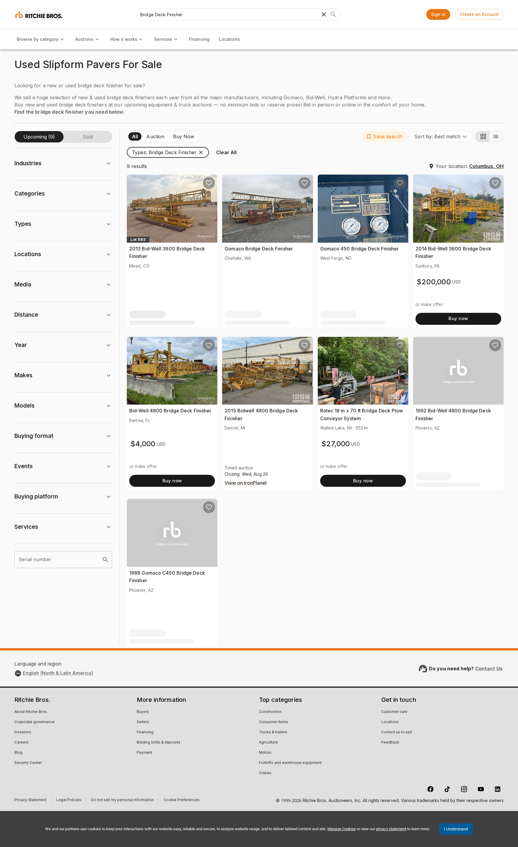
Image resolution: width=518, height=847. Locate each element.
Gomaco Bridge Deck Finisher (259, 249)
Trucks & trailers (273, 732)
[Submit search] (333, 14)
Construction (270, 712)
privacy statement (391, 829)
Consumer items (273, 722)
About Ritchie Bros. (31, 712)
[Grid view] (482, 136)
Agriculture (268, 742)
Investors (22, 732)
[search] (106, 560)
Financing (199, 39)
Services (163, 39)
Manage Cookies (341, 829)
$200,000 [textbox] (434, 281)
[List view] (496, 136)
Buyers (143, 712)
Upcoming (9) (39, 137)
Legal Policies (68, 801)
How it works (123, 39)
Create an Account (479, 14)
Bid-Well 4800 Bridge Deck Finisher (170, 411)
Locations (229, 39)
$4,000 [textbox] (143, 443)
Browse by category (37, 39)
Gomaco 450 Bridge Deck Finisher (359, 249)
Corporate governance (34, 722)
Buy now (458, 318)
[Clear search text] (323, 14)
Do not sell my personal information (122, 801)
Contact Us (489, 669)
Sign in (438, 14)
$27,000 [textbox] (335, 443)
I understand (456, 829)
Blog (18, 753)
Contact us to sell (396, 732)
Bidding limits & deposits (158, 742)
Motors (265, 753)
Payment (144, 753)
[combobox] (441, 136)
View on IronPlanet (246, 483)
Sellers (143, 722)
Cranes (265, 773)
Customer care (394, 712)
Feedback (390, 742)
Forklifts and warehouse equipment (290, 763)
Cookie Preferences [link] (182, 800)
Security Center (28, 763)
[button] (384, 136)
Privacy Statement (30, 801)
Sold (88, 137)
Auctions (84, 39)
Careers (21, 742)
